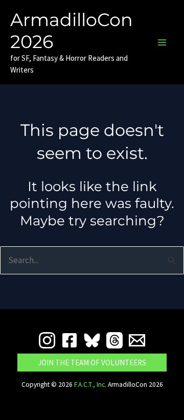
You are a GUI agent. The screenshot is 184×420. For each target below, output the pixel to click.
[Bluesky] (92, 340)
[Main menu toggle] (162, 42)
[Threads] (114, 340)
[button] (92, 362)
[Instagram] (47, 340)
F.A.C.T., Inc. (90, 384)
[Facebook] (69, 340)
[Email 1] (137, 340)
